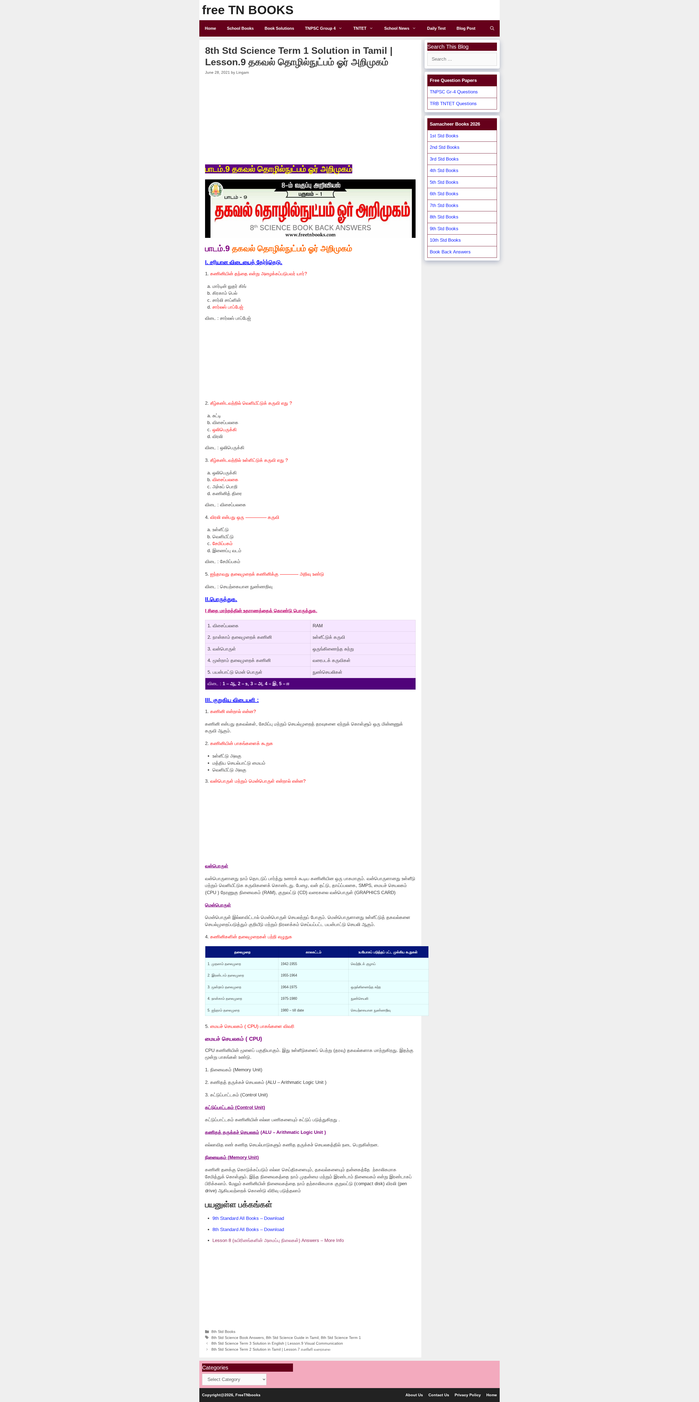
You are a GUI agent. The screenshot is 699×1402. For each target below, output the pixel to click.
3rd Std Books (444, 159)
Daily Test (436, 28)
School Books (240, 28)
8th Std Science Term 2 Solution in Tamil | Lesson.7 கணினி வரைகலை (270, 1349)
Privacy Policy (468, 1395)
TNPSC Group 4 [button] (320, 28)
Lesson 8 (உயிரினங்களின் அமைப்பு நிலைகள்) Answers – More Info (278, 1240)
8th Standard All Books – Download (248, 1229)
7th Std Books (444, 205)
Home (210, 28)
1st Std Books (444, 135)
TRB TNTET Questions (453, 103)
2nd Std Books (445, 147)
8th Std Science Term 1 (341, 1337)
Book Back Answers (450, 252)
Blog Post (466, 28)
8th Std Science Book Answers (237, 1337)
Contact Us (438, 1395)
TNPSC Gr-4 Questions (454, 91)
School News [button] (396, 28)
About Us (414, 1395)
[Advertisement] (310, 119)
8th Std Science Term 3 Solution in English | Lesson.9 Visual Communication (277, 1343)
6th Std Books (444, 193)
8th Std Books (223, 1331)
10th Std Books (445, 240)
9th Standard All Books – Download (248, 1218)
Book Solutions (279, 28)
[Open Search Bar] (492, 28)
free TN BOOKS (248, 10)
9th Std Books (444, 228)
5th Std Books (444, 182)
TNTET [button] (359, 28)
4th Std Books (444, 170)
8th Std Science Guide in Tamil (292, 1337)
